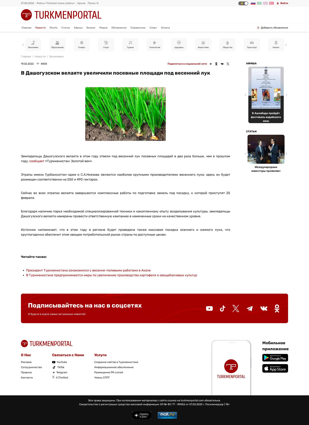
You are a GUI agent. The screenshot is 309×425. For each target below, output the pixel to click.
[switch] (243, 3)
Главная (26, 27)
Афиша (78, 27)
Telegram (61, 372)
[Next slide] (285, 45)
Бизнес (90, 27)
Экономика (33, 47)
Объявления (118, 27)
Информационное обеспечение (114, 367)
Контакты (27, 377)
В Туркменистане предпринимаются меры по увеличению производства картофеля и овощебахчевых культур (111, 275)
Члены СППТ (102, 377)
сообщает (36, 161)
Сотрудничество (31, 367)
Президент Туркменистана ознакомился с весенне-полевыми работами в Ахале (88, 270)
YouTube (62, 362)
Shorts (53, 27)
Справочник (138, 27)
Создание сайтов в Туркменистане (116, 362)
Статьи (65, 27)
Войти (284, 3)
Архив (81, 3)
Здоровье (178, 47)
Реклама (26, 362)
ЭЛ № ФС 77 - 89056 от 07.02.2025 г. (182, 404)
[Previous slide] (23, 45)
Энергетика (203, 47)
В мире (81, 47)
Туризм (130, 47)
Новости (40, 27)
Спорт (153, 27)
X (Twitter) (62, 377)
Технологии (154, 47)
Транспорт (252, 47)
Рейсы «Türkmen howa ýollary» (56, 3)
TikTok (60, 367)
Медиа (103, 27)
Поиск (92, 3)
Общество (227, 47)
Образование (57, 47)
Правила (26, 372)
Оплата (165, 27)
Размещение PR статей (108, 372)
